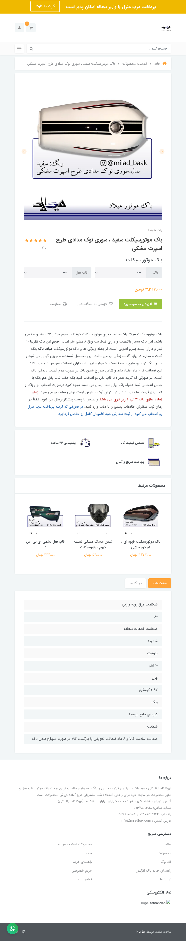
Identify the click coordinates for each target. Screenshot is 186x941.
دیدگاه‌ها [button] (136, 583)
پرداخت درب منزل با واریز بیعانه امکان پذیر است (110, 6)
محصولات (164, 853)
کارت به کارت (45, 6)
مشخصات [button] (160, 583)
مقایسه (56, 304)
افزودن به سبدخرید (138, 304)
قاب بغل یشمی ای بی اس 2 (45, 544)
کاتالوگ (166, 862)
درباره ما (165, 879)
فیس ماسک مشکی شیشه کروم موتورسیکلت (93, 544)
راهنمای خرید (82, 862)
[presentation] (161, 151)
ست (89, 853)
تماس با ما (84, 879)
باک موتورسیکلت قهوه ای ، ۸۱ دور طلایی (140, 544)
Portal (141, 931)
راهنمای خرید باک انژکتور (153, 870)
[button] (31, 27)
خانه (168, 844)
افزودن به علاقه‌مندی (93, 304)
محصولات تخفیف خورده (75, 844)
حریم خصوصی (81, 870)
